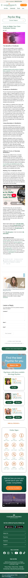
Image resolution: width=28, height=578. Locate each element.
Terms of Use (15, 566)
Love (23, 8)
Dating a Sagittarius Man (14, 341)
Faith (13, 409)
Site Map (21, 566)
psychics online (8, 247)
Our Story (6, 8)
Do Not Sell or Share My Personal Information (14, 568)
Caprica (14, 394)
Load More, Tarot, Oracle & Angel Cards (14, 348)
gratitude (6, 260)
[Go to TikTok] (24, 553)
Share (7, 263)
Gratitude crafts (12, 260)
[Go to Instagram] (8, 553)
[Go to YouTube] (16, 553)
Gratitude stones (6, 262)
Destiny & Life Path (19, 259)
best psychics (9, 249)
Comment (5, 311)
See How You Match (14, 488)
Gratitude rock (19, 260)
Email (4, 327)
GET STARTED (24, 5)
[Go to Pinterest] (20, 553)
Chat (18, 402)
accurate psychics (12, 250)
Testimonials (12, 8)
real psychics (11, 252)
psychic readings (6, 240)
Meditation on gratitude (15, 262)
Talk (14, 387)
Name (4, 322)
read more (5, 297)
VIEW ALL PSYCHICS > (14, 423)
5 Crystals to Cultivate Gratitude (13, 343)
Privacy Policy (8, 566)
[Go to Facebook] (4, 553)
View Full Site (13, 558)
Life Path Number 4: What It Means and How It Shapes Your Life (13, 290)
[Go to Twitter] (12, 553)
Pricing (18, 8)
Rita (13, 379)
